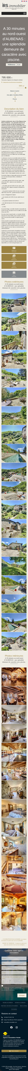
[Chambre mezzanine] (14, 883)
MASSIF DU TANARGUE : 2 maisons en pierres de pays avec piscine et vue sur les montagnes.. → (15, 944)
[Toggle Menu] (24, 13)
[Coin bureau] (14, 789)
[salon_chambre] (14, 902)
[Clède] (14, 359)
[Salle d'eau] (14, 846)
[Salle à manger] (14, 695)
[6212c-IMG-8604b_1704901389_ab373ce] (14, 641)
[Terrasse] (14, 378)
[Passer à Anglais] (24, 1)
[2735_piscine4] (14, 622)
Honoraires (14, 1009)
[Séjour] (14, 677)
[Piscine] (14, 453)
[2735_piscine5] (14, 585)
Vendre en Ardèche (8, 1002)
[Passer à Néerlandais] (26, 1)
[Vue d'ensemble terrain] (14, 434)
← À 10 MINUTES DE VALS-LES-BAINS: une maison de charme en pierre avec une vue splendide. (13, 940)
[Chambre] (14, 921)
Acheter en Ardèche (20, 1002)
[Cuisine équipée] (14, 752)
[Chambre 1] (14, 808)
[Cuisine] (14, 771)
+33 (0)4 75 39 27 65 (9, 1017)
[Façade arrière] (14, 528)
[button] (11, 82)
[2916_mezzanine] (14, 865)
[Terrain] (14, 603)
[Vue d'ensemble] (14, 302)
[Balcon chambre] (14, 340)
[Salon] (14, 714)
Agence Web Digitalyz (14, 1069)
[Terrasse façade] (14, 547)
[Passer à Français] (22, 1)
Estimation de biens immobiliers (9, 1005)
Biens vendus (23, 1005)
